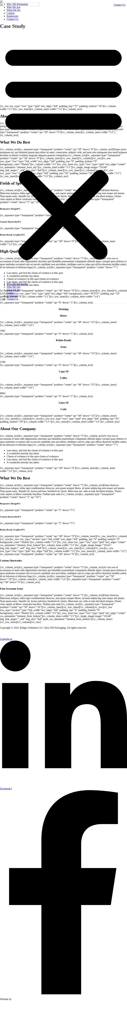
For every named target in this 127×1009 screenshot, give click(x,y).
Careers (11, 13)
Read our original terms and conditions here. (23, 1004)
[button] (63, 151)
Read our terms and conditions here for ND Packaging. (28, 633)
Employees (12, 16)
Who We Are (13, 286)
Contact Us (12, 19)
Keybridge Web (21, 999)
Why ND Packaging (17, 283)
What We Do (13, 10)
